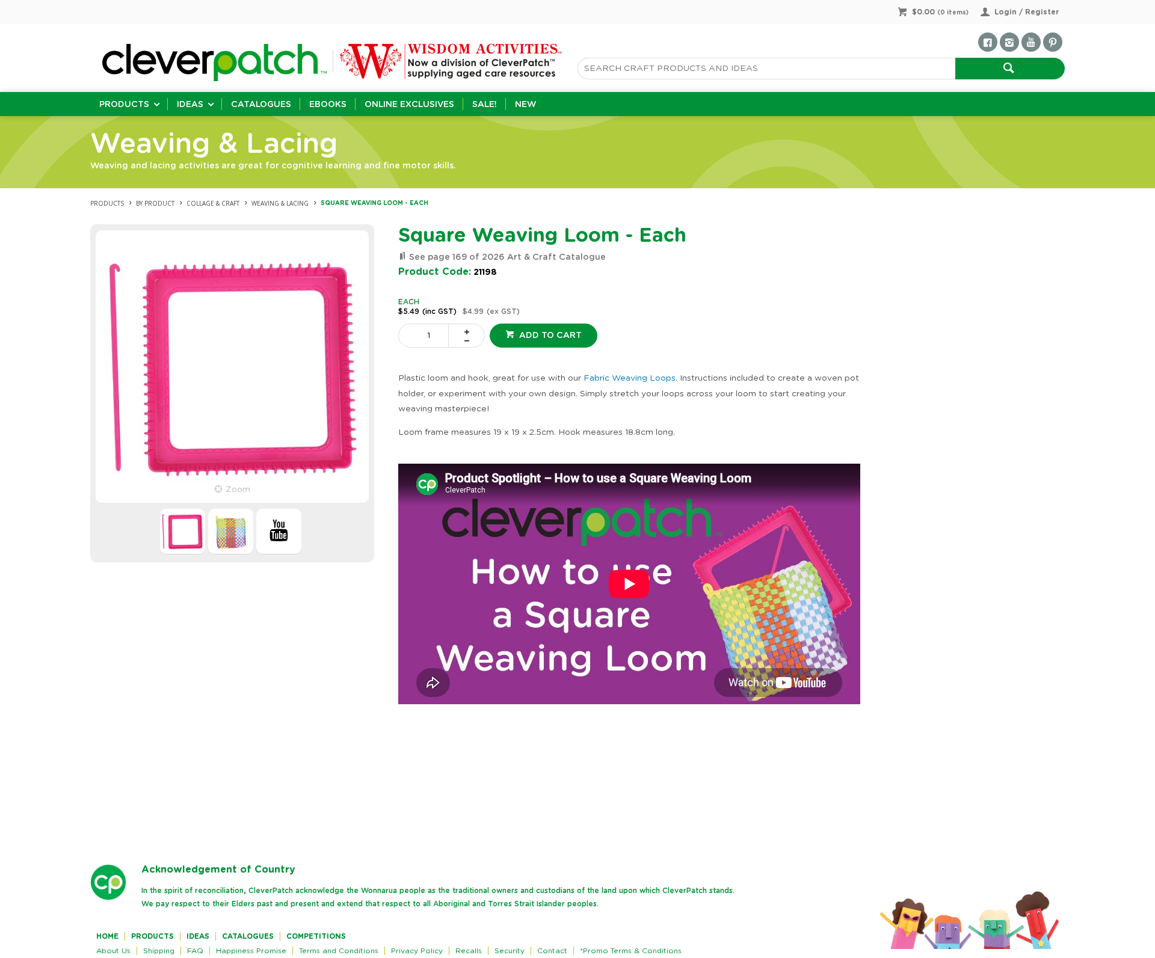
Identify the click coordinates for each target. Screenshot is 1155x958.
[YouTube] (1031, 42)
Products (124, 104)
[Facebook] (987, 42)
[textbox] (766, 68)
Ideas (190, 104)
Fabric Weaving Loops (630, 378)
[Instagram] (1009, 42)
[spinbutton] (426, 335)
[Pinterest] (1052, 42)
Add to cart (549, 335)
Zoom (238, 489)
